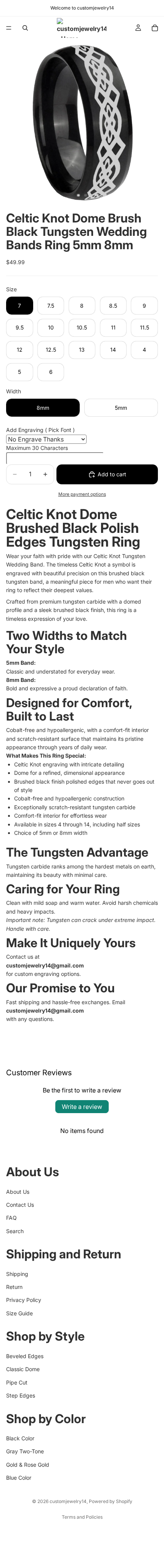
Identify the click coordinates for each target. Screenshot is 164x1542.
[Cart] (154, 27)
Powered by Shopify (110, 1501)
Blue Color (18, 1477)
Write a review (82, 1106)
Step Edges (20, 1395)
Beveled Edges (24, 1356)
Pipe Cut (16, 1382)
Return (14, 1287)
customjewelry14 (68, 1501)
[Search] (25, 27)
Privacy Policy (23, 1300)
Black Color (20, 1438)
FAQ (11, 1217)
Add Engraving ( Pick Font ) (40, 430)
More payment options (82, 494)
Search (15, 1231)
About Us (17, 1191)
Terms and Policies (82, 1517)
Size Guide (19, 1313)
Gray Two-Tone (25, 1451)
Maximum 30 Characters (37, 448)
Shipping (17, 1273)
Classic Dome (23, 1369)
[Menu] (9, 28)
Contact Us (20, 1204)
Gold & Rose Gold (27, 1464)
